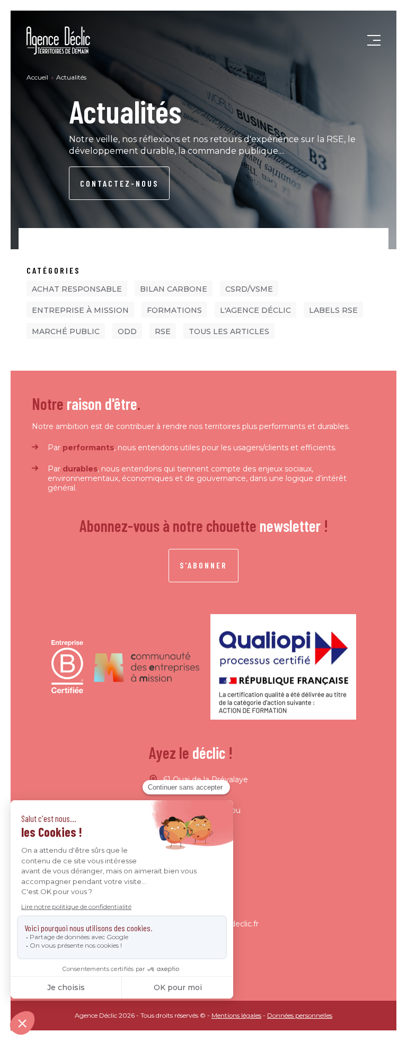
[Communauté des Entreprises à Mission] (147, 667)
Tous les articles (229, 331)
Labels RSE (333, 310)
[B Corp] (67, 667)
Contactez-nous (119, 183)
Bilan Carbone (173, 289)
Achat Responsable (77, 289)
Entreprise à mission (80, 310)
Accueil (38, 77)
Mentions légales (236, 1015)
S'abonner (203, 565)
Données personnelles (299, 1015)
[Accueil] (58, 41)
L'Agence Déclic (255, 310)
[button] (374, 41)
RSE (163, 331)
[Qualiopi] (283, 667)
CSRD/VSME (249, 289)
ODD (127, 331)
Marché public (66, 331)
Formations (174, 310)
